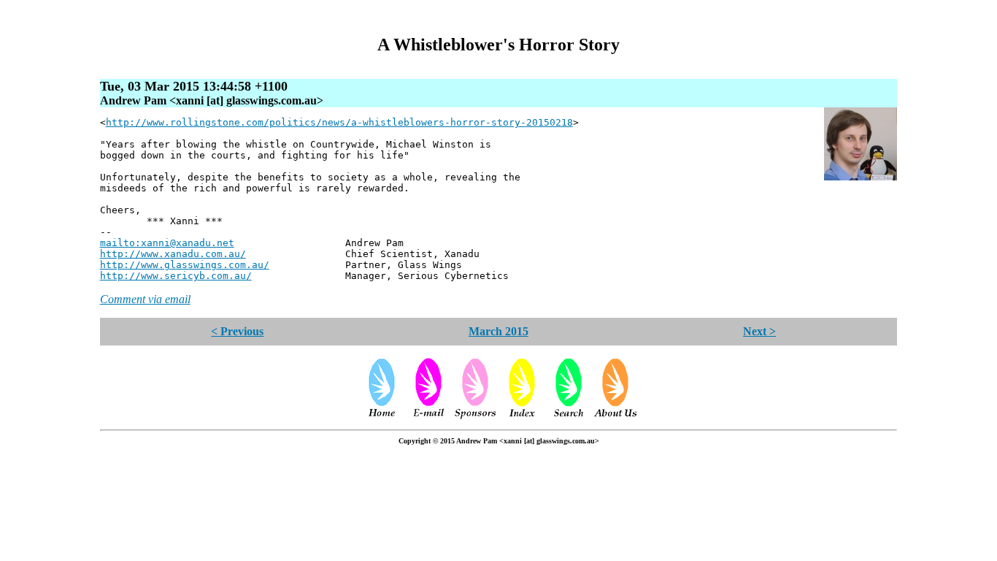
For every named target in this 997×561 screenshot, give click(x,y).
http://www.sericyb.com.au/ (176, 275)
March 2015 (498, 331)
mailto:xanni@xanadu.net (167, 242)
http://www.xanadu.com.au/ (173, 253)
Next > (759, 331)
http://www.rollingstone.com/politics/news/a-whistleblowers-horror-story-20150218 (339, 122)
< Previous (237, 331)
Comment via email (145, 299)
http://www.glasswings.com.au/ (184, 264)
